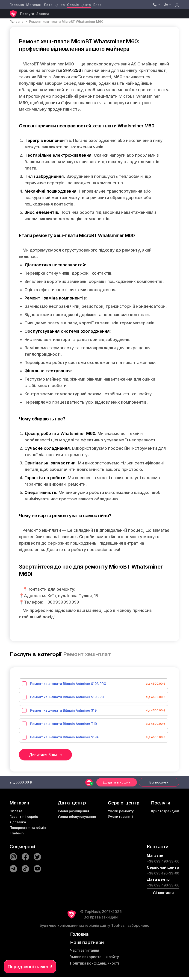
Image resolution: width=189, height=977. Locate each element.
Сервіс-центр (79, 5)
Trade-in (17, 833)
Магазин (33, 5)
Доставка (18, 822)
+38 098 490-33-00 (163, 885)
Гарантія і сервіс (24, 817)
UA (166, 4)
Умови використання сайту (94, 956)
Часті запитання (84, 950)
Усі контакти (163, 893)
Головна (17, 5)
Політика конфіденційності (94, 963)
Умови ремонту (121, 811)
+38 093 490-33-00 (163, 861)
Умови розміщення (73, 811)
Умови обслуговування (77, 817)
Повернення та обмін (28, 828)
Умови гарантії (120, 817)
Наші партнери (87, 942)
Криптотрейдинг (165, 811)
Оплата (16, 811)
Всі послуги (158, 782)
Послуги (27, 14)
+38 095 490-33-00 (163, 873)
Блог (97, 5)
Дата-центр (54, 5)
